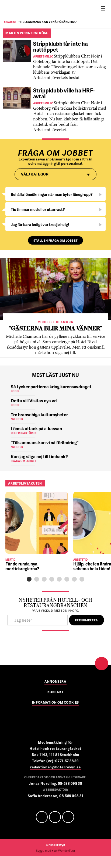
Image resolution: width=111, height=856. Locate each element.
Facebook (42, 817)
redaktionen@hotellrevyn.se (55, 767)
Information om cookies (55, 703)
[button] (29, 579)
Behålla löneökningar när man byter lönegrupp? (52, 194)
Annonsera (55, 682)
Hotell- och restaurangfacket (55, 748)
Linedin (55, 817)
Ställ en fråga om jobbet (55, 240)
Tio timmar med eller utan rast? (38, 209)
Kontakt (55, 692)
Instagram (68, 817)
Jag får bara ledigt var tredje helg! (40, 224)
